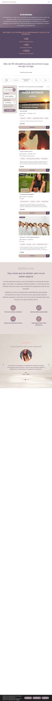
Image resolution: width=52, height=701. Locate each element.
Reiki (36, 80)
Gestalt (38, 201)
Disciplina (6, 93)
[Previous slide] (3, 364)
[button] (25, 379)
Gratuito (22, 124)
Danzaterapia (44, 158)
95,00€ (22, 166)
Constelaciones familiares (26, 80)
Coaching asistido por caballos (33, 158)
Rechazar (37, 698)
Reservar (32, 127)
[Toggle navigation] (48, 2)
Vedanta (29, 118)
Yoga (45, 80)
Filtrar (10, 110)
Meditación (23, 118)
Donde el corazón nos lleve (26, 151)
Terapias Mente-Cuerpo (38, 118)
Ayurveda (29, 244)
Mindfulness (47, 118)
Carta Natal (6, 80)
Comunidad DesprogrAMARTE (27, 194)
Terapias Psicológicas (46, 201)
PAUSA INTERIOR (23, 111)
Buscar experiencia (9, 87)
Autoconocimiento (25, 201)
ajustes (18, 699)
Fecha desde (7, 100)
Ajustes (45, 698)
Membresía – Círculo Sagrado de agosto (29, 237)
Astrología (23, 244)
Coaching (15, 80)
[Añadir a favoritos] (48, 127)
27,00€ (22, 252)
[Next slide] (48, 364)
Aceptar (28, 698)
